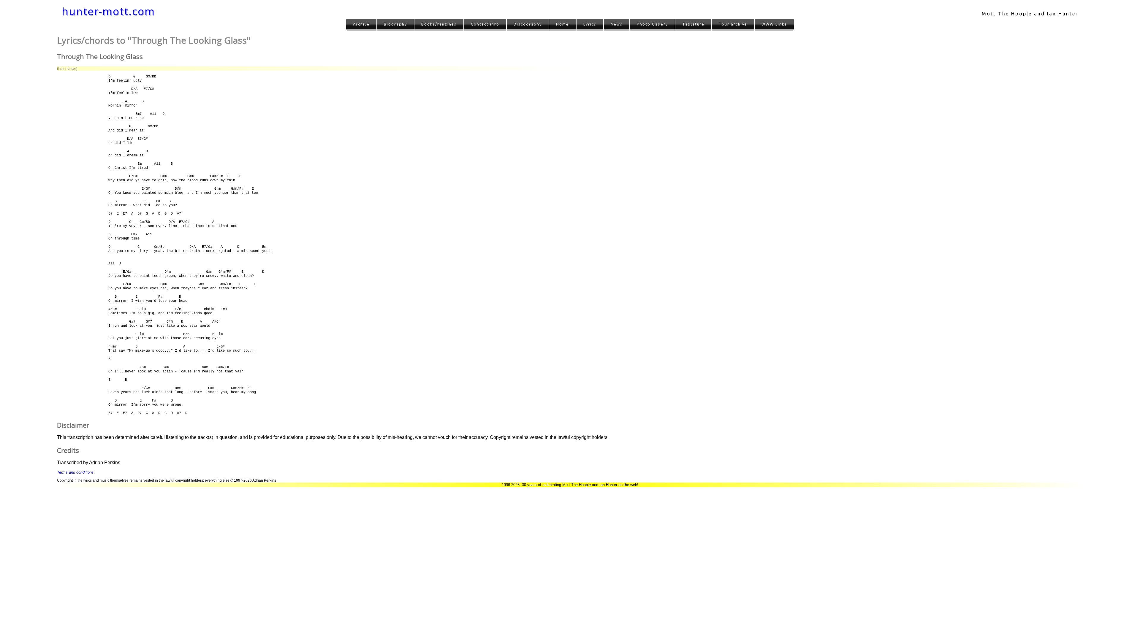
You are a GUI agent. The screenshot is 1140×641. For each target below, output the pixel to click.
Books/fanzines (439, 24)
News (617, 24)
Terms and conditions (75, 472)
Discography (528, 24)
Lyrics (589, 24)
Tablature (693, 24)
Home (562, 24)
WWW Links (774, 24)
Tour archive (733, 24)
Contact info (485, 24)
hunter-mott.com (108, 11)
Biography (395, 24)
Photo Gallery (652, 24)
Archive (361, 24)
